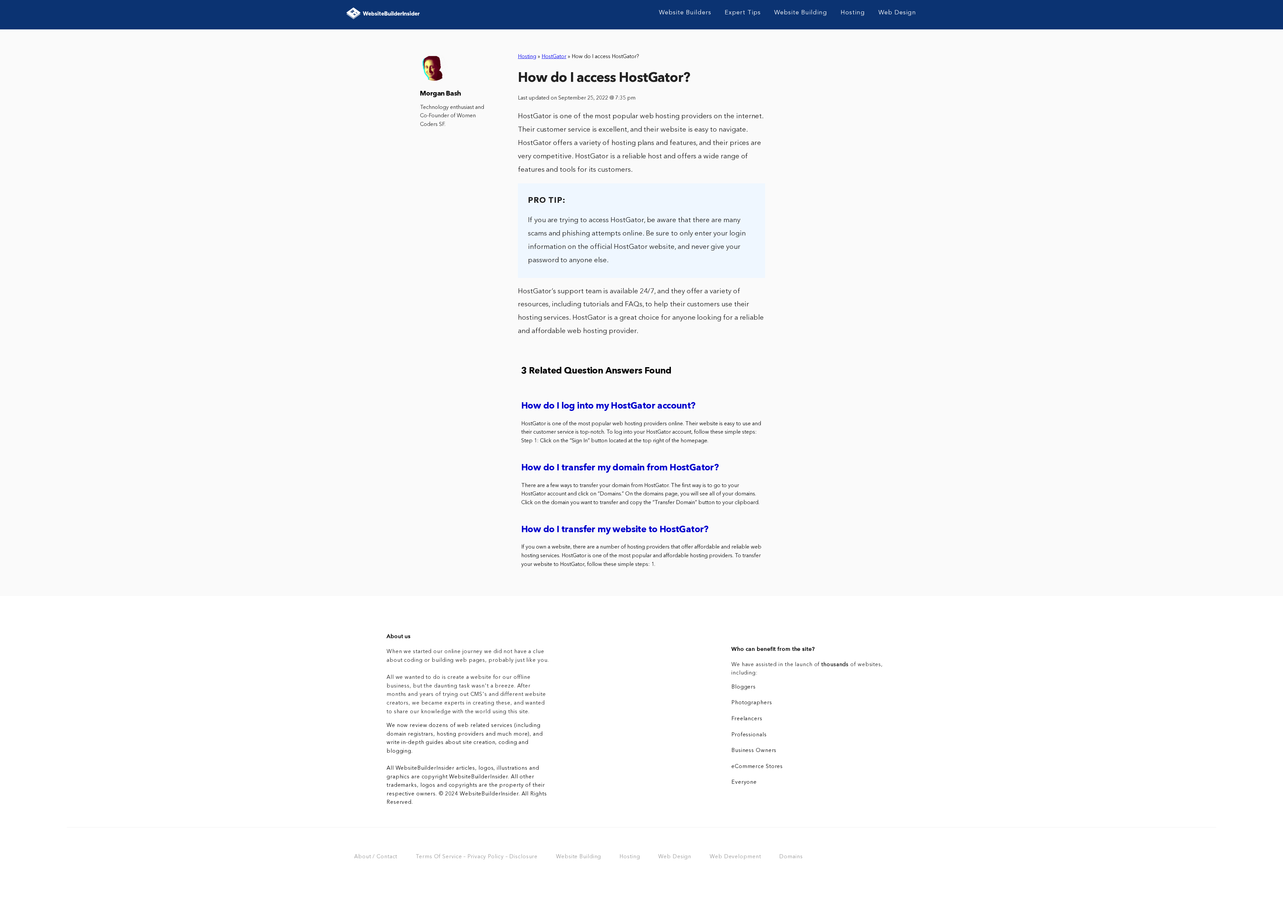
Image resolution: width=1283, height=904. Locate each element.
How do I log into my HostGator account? (608, 406)
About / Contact (375, 857)
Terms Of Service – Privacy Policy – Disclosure (477, 857)
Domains (791, 857)
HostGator (554, 56)
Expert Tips (743, 13)
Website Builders (685, 13)
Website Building (800, 13)
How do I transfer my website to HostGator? (615, 530)
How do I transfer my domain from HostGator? (620, 468)
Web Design (897, 13)
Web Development (735, 857)
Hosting (853, 13)
